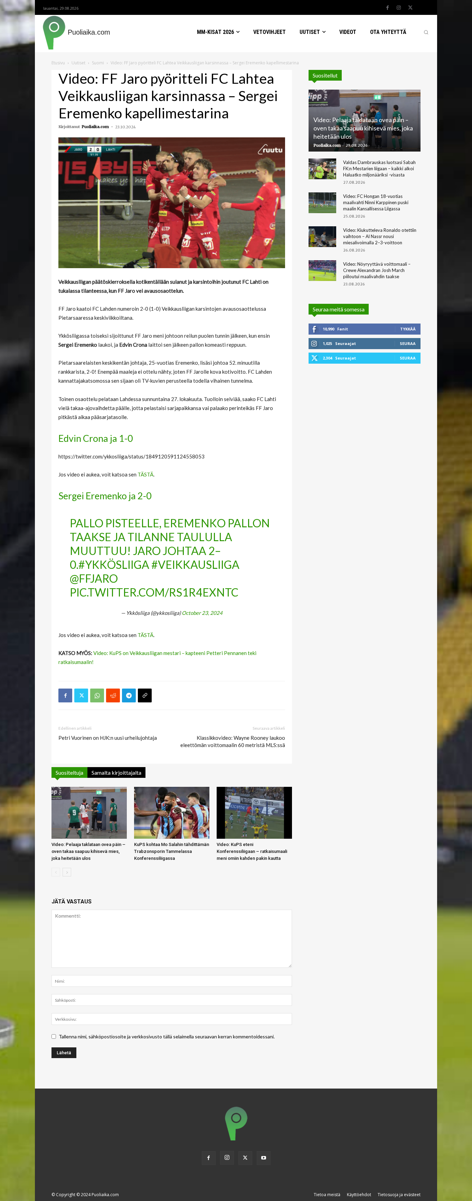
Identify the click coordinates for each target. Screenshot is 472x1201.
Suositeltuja (69, 772)
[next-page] (67, 872)
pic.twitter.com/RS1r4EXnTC (154, 592)
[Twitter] (410, 8)
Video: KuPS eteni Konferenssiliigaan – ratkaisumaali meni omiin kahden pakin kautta (252, 851)
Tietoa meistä (327, 1195)
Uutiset (78, 63)
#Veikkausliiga (195, 564)
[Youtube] (264, 1158)
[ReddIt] (113, 695)
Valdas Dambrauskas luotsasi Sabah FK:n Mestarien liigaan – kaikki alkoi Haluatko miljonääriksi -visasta (379, 169)
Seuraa (408, 343)
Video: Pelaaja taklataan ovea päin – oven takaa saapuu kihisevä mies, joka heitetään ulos (88, 851)
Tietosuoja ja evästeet (399, 1195)
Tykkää (408, 328)
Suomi (98, 63)
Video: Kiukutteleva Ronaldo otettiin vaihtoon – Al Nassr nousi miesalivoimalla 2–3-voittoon (379, 236)
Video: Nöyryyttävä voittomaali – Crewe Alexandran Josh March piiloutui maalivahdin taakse (376, 270)
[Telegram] (129, 695)
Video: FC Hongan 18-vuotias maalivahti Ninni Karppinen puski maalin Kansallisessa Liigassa (375, 202)
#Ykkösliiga (113, 564)
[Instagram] (399, 8)
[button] (426, 32)
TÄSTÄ (145, 474)
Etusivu (58, 63)
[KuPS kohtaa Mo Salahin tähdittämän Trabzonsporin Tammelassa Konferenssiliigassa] (171, 813)
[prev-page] (55, 872)
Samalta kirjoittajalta (116, 772)
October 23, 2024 (202, 613)
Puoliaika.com (95, 126)
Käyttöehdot (359, 1195)
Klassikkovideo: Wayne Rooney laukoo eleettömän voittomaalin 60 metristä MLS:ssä (232, 741)
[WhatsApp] (97, 695)
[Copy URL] (145, 695)
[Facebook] (387, 8)
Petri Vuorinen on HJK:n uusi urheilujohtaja (107, 738)
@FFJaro (94, 578)
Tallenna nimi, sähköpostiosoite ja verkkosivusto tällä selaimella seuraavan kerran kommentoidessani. (167, 1036)
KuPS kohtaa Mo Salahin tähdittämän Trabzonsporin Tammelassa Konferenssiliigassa (171, 851)
